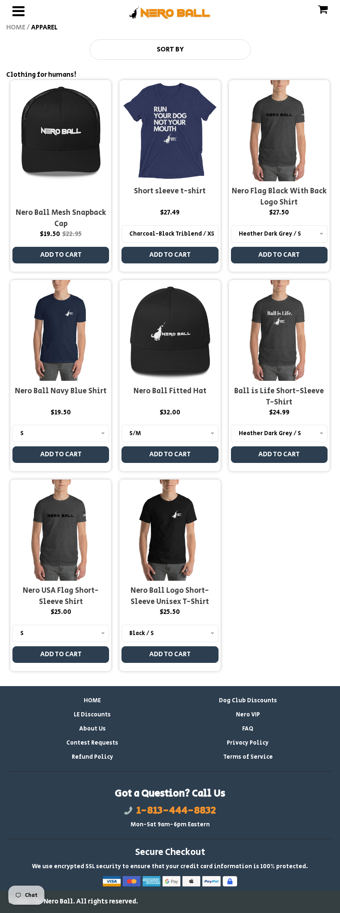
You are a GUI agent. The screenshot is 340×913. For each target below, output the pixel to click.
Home (15, 27)
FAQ (247, 729)
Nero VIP (248, 715)
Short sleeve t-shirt (170, 191)
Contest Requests (92, 743)
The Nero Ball (51, 901)
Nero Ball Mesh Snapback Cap (61, 218)
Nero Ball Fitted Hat (170, 391)
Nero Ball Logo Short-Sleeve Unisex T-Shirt (170, 596)
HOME (92, 700)
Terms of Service (248, 757)
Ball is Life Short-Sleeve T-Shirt (279, 397)
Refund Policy (92, 757)
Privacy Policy (248, 743)
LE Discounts (92, 715)
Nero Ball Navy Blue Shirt (61, 391)
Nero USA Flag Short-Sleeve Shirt (61, 596)
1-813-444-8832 (176, 810)
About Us (92, 729)
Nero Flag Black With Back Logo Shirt (279, 197)
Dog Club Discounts (248, 700)
